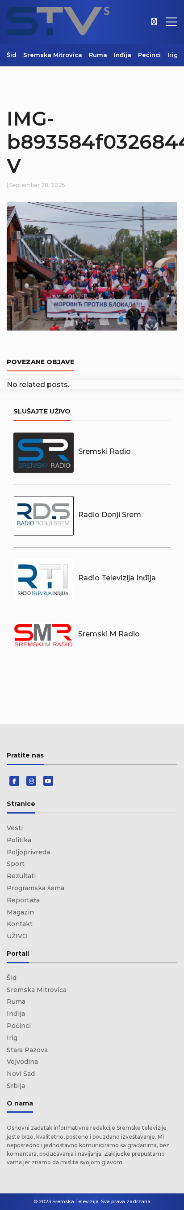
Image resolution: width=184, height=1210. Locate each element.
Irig (172, 54)
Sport (16, 864)
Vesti (15, 828)
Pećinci (149, 54)
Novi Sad (21, 1074)
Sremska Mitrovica (52, 54)
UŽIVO (17, 936)
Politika (19, 840)
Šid (12, 54)
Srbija (16, 1086)
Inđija (122, 54)
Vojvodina (22, 1062)
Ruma (98, 54)
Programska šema (35, 888)
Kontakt (20, 924)
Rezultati (21, 876)
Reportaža (23, 900)
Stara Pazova (27, 1050)
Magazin (20, 912)
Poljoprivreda (28, 852)
